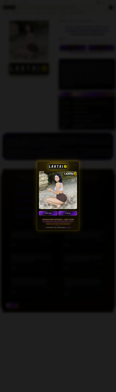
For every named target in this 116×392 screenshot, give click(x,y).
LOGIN (68, 213)
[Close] (76, 164)
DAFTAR (48, 213)
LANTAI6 (68, 227)
